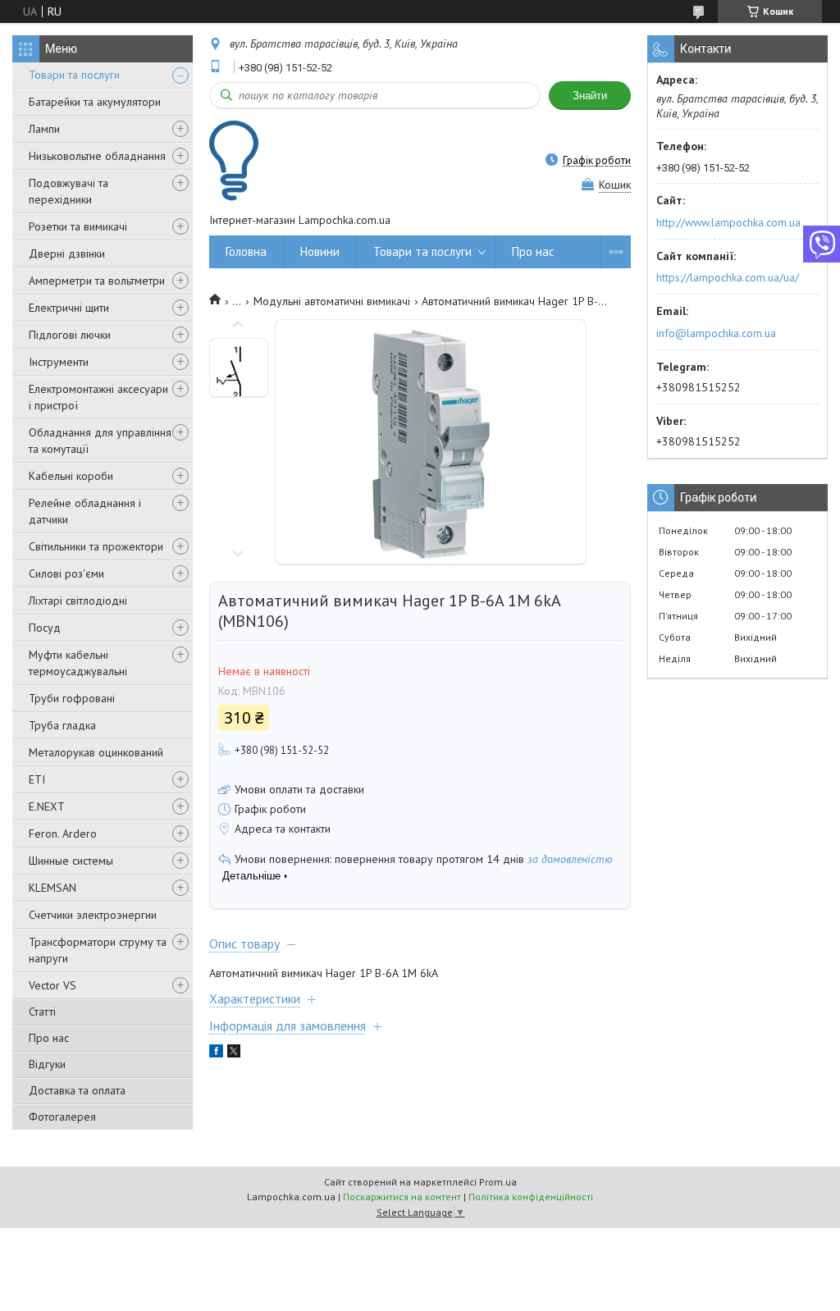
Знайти (590, 95)
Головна (246, 251)
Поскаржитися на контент (402, 1196)
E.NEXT (47, 806)
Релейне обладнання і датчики (85, 511)
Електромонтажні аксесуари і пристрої (98, 397)
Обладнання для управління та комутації (100, 440)
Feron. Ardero (63, 833)
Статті (42, 1011)
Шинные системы (71, 860)
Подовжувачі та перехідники (68, 191)
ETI (37, 779)
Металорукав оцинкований (96, 752)
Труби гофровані (72, 698)
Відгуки (47, 1064)
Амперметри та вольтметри (97, 280)
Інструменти (59, 361)
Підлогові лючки (70, 334)
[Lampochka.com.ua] (233, 160)
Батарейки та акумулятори (95, 101)
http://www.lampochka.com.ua (728, 222)
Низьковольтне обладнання (97, 155)
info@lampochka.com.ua (716, 333)
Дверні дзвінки (67, 253)
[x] (233, 1053)
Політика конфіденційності (530, 1196)
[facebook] (216, 1053)
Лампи (44, 128)
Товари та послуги (74, 74)
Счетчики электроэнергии (93, 914)
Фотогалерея (62, 1116)
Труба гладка (62, 725)
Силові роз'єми (66, 573)
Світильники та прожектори (96, 546)
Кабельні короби (71, 475)
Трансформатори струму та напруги (98, 950)
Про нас (49, 1037)
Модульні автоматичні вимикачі (331, 301)
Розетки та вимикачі (78, 226)
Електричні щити (69, 307)
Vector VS (52, 985)
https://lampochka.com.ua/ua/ (727, 277)
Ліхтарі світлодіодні (78, 600)
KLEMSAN (52, 887)
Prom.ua (498, 1182)
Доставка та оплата (77, 1090)
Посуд (45, 627)
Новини (320, 251)
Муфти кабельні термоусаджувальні (78, 662)
